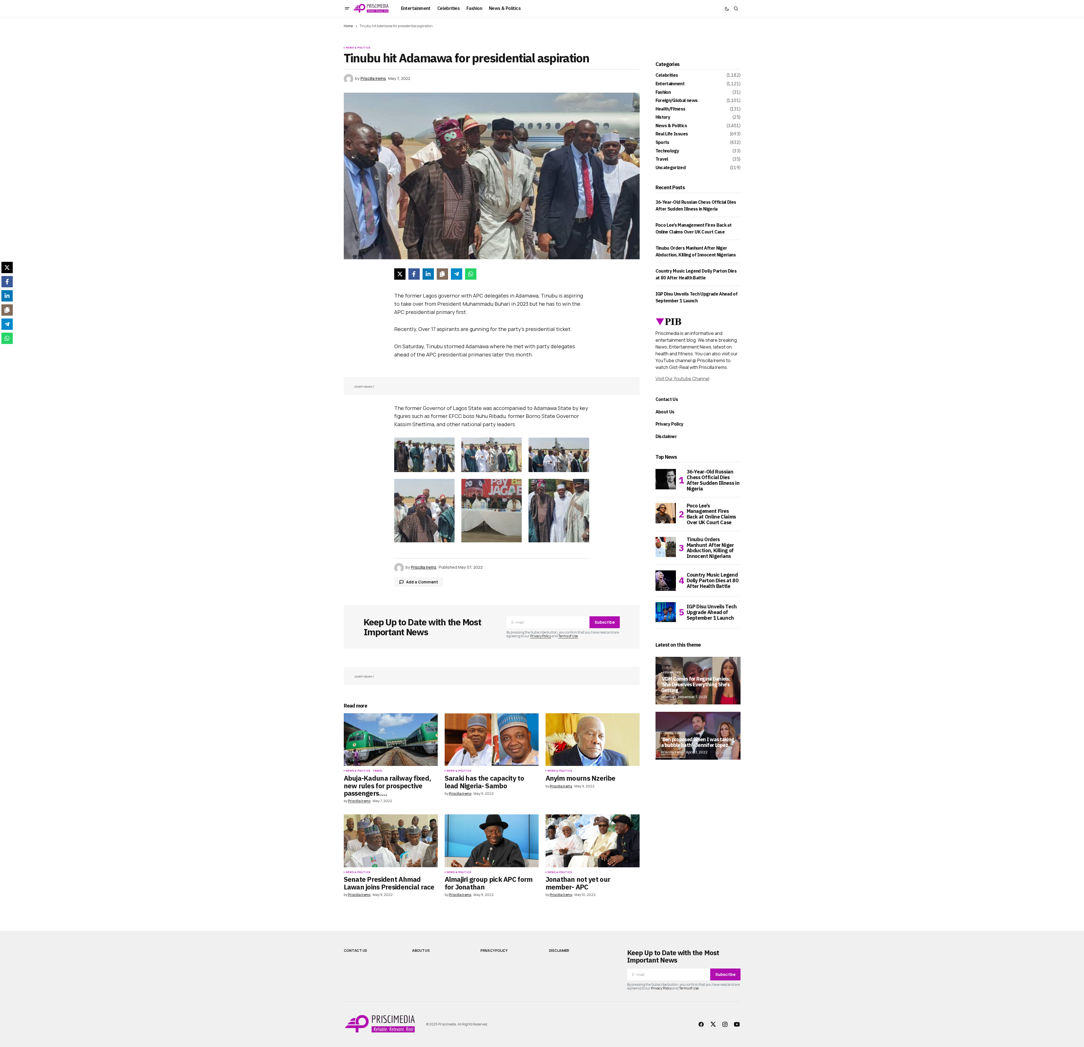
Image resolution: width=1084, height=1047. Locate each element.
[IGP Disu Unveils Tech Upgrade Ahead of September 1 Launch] (666, 612)
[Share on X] (400, 274)
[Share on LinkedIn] (428, 274)
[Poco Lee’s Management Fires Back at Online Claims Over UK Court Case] (666, 513)
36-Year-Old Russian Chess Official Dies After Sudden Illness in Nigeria (713, 480)
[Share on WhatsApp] (470, 274)
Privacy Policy (540, 636)
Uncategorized (671, 167)
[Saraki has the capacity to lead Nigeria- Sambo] (492, 739)
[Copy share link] (442, 274)
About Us (665, 412)
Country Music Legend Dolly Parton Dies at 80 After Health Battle (713, 580)
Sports (662, 142)
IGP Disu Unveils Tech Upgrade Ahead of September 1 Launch (712, 612)
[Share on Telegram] (456, 274)
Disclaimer (666, 436)
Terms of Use (568, 636)
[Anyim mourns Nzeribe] (593, 739)
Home (348, 26)
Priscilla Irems (672, 752)
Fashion (663, 92)
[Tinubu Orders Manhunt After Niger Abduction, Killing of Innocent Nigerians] (666, 547)
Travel (378, 770)
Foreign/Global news (677, 100)
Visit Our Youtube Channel (682, 378)
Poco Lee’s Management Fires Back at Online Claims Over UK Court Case (711, 514)
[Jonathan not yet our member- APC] (593, 840)
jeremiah (668, 697)
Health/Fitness (671, 109)
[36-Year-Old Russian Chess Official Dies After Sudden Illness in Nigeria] (666, 479)
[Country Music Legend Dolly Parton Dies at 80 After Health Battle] (666, 580)
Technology (667, 151)
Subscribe (605, 622)
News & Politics (358, 47)
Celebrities (667, 75)
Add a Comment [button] (422, 582)
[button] (347, 8)
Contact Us (667, 399)
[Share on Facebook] (414, 274)
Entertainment (670, 83)
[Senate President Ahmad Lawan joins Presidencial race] (391, 840)
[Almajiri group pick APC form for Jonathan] (492, 840)
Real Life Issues (672, 134)
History (663, 117)
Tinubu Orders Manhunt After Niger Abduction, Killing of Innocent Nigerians (710, 548)
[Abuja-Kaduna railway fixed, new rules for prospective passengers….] (391, 739)
